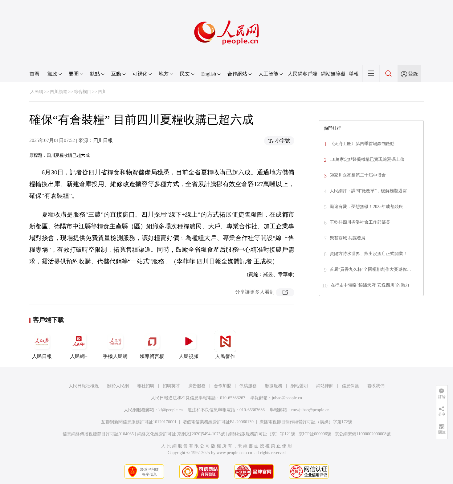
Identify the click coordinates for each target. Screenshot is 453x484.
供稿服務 (248, 386)
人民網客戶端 (302, 73)
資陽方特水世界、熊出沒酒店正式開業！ (368, 253)
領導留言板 (152, 356)
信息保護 (350, 386)
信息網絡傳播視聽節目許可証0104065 (98, 434)
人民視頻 (188, 356)
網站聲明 (299, 386)
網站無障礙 (333, 73)
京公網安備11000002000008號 (363, 434)
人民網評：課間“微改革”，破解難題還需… (370, 191)
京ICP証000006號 (315, 434)
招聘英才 (171, 386)
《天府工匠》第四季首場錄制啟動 (362, 143)
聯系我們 (376, 386)
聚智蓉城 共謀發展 (347, 238)
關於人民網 (118, 386)
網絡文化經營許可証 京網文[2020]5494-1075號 (181, 434)
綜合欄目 (82, 91)
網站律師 (324, 386)
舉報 (354, 73)
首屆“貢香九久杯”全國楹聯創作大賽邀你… (370, 269)
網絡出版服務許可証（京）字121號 (261, 434)
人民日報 (42, 356)
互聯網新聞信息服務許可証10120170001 (139, 422)
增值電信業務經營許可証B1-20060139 (218, 422)
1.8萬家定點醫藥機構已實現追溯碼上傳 (367, 159)
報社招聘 (145, 386)
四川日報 (103, 140)
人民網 (36, 91)
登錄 (413, 73)
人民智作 (225, 356)
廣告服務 (197, 386)
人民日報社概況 (84, 386)
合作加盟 (222, 386)
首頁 (34, 73)
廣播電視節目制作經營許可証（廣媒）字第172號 (305, 422)
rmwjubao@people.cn (310, 410)
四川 (102, 91)
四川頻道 (58, 91)
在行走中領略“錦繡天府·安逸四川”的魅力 (370, 285)
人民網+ (79, 356)
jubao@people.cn (287, 398)
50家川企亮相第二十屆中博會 (358, 175)
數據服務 (273, 386)
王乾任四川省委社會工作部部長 (360, 222)
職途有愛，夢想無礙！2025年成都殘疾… (368, 206)
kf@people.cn (170, 410)
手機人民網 (115, 356)
